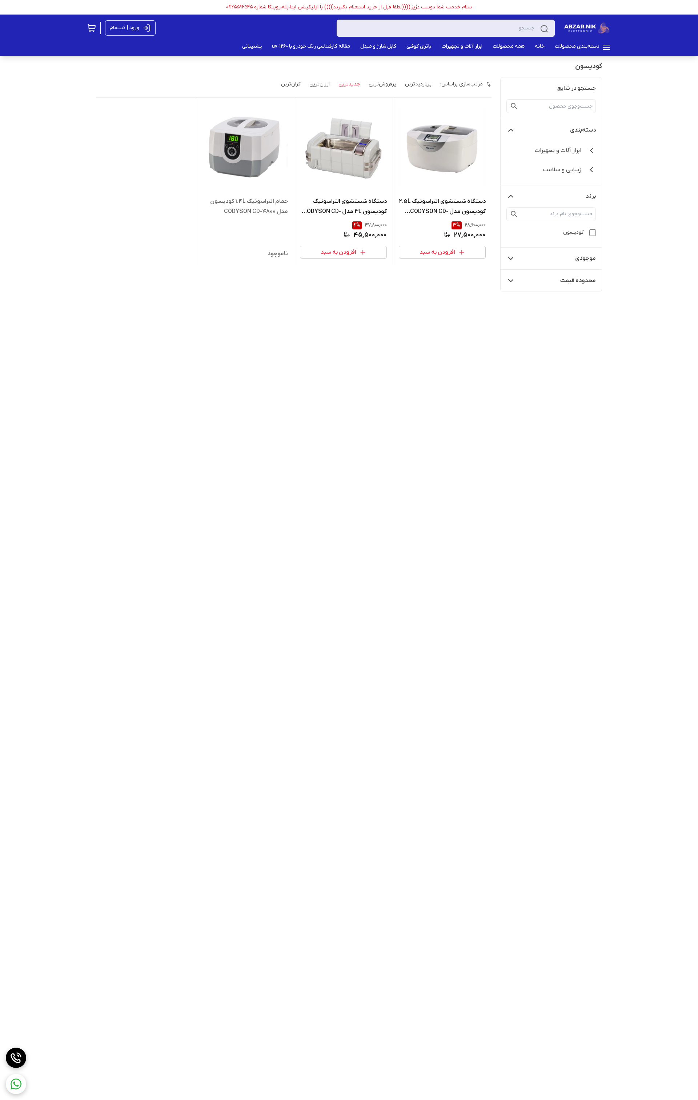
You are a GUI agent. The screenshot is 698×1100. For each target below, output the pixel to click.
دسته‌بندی (583, 130)
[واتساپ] (16, 1084)
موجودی (585, 258)
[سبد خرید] (91, 28)
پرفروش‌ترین (382, 84)
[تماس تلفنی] (16, 1058)
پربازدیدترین (418, 84)
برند (591, 196)
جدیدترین (349, 84)
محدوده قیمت (578, 280)
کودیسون (573, 232)
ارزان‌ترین (319, 84)
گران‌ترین (291, 84)
